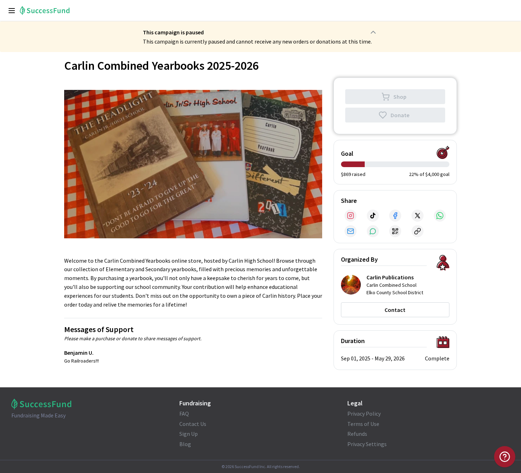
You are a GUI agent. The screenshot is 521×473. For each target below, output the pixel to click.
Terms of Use (363, 423)
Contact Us (192, 423)
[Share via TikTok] (373, 216)
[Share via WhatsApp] (440, 216)
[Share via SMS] (373, 231)
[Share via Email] (350, 231)
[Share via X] (417, 216)
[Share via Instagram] (350, 216)
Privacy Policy (364, 413)
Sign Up (188, 433)
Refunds (357, 433)
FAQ (184, 413)
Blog (185, 444)
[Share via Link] (417, 231)
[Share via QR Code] (395, 231)
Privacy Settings (367, 444)
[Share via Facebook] (395, 216)
